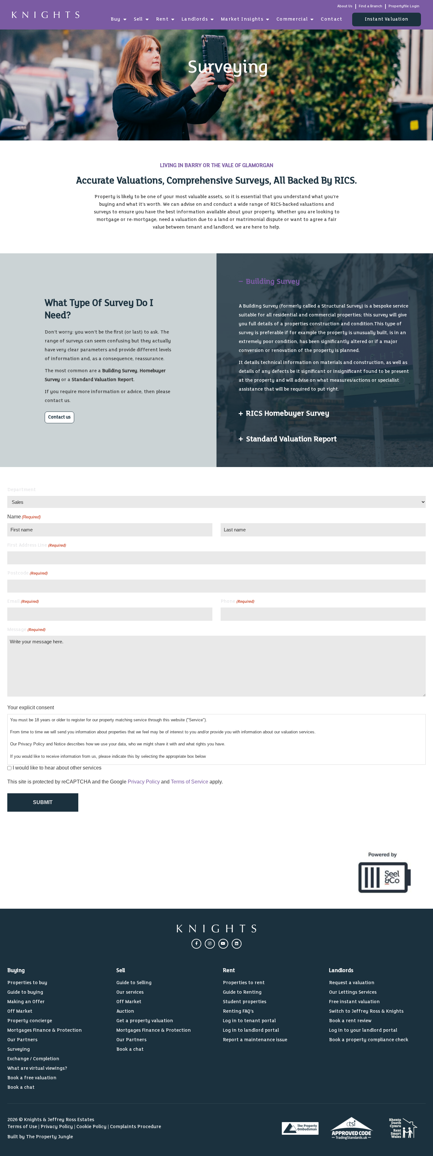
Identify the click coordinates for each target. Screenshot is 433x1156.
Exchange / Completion (33, 1059)
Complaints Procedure (135, 1126)
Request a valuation (351, 982)
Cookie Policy (91, 1126)
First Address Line (36, 545)
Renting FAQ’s (238, 1011)
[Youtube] (223, 944)
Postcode (27, 573)
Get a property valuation (144, 1020)
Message (26, 629)
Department (21, 489)
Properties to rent (244, 982)
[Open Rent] (172, 19)
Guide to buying (25, 992)
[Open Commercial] (311, 19)
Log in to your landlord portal (363, 1030)
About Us (344, 6)
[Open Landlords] (212, 19)
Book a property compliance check (368, 1039)
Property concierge (29, 1020)
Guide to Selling (134, 982)
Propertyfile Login (404, 6)
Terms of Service (189, 781)
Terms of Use (22, 1126)
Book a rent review (350, 1020)
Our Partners (22, 1039)
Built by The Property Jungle (40, 1137)
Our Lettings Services (353, 992)
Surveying (18, 1049)
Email (23, 601)
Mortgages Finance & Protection (44, 1030)
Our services (130, 992)
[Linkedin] (237, 944)
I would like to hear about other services (57, 767)
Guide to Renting (242, 992)
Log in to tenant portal (249, 1020)
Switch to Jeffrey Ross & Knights (366, 1011)
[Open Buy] (124, 19)
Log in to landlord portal (251, 1030)
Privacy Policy (144, 781)
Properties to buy (27, 982)
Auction (125, 1011)
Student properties (244, 1001)
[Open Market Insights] (267, 19)
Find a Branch (370, 6)
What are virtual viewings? (37, 1068)
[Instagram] (210, 944)
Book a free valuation (31, 1078)
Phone (237, 601)
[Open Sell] (147, 19)
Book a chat (21, 1087)
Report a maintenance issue (255, 1039)
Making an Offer (26, 1001)
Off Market (19, 1011)
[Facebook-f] (196, 944)
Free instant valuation (354, 1001)
